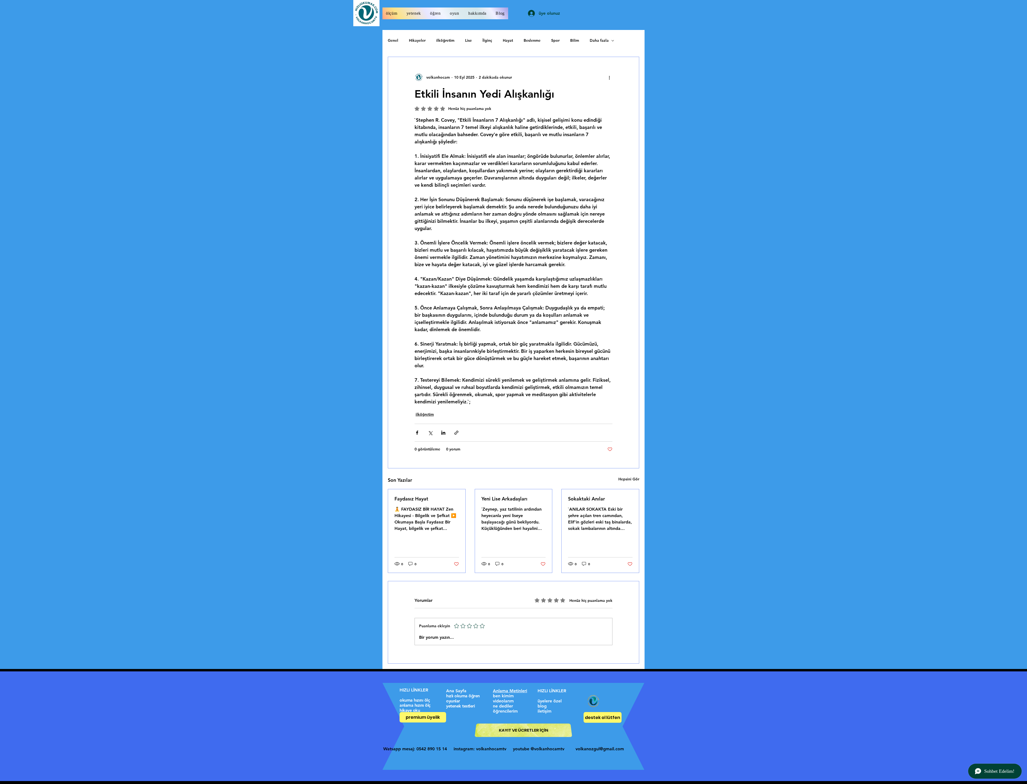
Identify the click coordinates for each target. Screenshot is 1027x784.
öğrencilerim (505, 711)
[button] (391, 13)
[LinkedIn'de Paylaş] (443, 432)
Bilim (574, 40)
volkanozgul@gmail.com (600, 748)
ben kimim (503, 695)
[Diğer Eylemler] (609, 77)
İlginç (487, 40)
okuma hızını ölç (415, 700)
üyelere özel (550, 700)
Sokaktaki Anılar (586, 499)
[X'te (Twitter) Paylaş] (430, 432)
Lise (468, 40)
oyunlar (453, 700)
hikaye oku (410, 710)
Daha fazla (599, 40)
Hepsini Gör (628, 479)
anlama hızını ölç (415, 705)
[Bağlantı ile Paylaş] (456, 432)
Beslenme (532, 40)
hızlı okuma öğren (463, 695)
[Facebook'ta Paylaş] (417, 432)
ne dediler (503, 706)
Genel (393, 40)
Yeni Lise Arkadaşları (504, 499)
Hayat (508, 40)
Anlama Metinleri (510, 690)
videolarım (503, 700)
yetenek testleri (460, 706)
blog (542, 706)
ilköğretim (445, 40)
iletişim (544, 711)
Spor (555, 40)
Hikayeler (417, 40)
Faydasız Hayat (411, 499)
